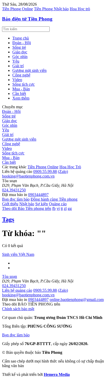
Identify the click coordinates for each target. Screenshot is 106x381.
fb (54, 208)
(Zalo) (63, 171)
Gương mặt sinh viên (29, 70)
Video (17, 79)
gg (70, 208)
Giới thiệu (10, 204)
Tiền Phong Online (17, 9)
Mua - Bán (21, 89)
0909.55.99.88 (45, 171)
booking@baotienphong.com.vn (28, 176)
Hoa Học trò (80, 9)
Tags (8, 219)
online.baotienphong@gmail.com (77, 299)
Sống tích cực (23, 84)
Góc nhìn (20, 56)
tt (62, 208)
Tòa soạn (9, 276)
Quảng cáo (58, 204)
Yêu (15, 61)
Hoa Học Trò (70, 167)
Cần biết (19, 93)
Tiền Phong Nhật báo (51, 9)
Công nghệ (21, 75)
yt (58, 208)
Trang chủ (20, 38)
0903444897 (38, 194)
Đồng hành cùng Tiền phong (54, 199)
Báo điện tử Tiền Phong (27, 19)
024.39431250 (14, 190)
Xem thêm (20, 98)
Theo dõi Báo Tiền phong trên (26, 208)
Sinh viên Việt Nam (18, 254)
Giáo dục (19, 52)
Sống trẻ (19, 47)
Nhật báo (26, 204)
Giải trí (18, 66)
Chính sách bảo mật (18, 309)
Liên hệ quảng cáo (17, 290)
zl (65, 208)
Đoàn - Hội (21, 43)
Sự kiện (41, 204)
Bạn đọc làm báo (16, 199)
